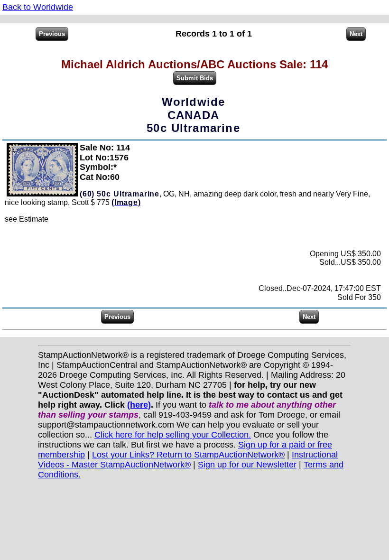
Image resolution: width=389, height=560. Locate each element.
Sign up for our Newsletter (247, 464)
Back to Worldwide (37, 7)
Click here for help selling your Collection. (172, 434)
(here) (139, 405)
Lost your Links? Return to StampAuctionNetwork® (188, 454)
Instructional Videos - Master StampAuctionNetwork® (188, 459)
